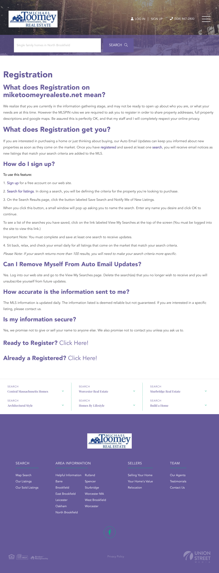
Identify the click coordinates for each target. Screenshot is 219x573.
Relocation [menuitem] (135, 487)
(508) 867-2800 (183, 19)
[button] (118, 45)
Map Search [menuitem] (23, 475)
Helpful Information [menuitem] (68, 475)
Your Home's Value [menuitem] (140, 481)
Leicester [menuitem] (62, 500)
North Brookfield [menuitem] (67, 512)
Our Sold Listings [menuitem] (27, 487)
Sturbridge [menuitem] (92, 487)
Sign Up (157, 19)
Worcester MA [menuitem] (94, 494)
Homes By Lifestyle (92, 405)
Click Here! (73, 343)
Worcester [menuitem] (91, 506)
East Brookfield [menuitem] (66, 494)
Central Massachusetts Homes (27, 391)
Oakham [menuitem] (61, 506)
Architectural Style (20, 405)
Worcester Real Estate (93, 391)
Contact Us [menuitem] (177, 487)
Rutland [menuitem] (90, 475)
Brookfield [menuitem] (62, 487)
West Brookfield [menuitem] (95, 500)
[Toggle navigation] (206, 19)
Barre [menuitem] (59, 481)
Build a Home (159, 405)
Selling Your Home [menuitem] (140, 475)
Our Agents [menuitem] (177, 475)
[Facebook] (109, 532)
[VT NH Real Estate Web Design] (196, 557)
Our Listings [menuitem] (24, 481)
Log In (139, 19)
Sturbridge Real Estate (165, 391)
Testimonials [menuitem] (178, 481)
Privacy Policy (115, 556)
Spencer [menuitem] (90, 481)
